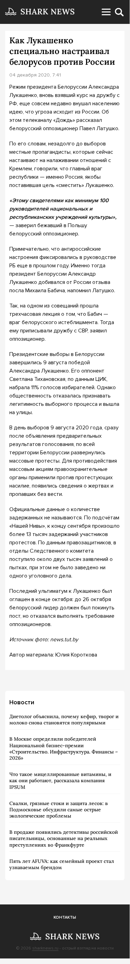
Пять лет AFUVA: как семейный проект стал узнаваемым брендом (61, 864)
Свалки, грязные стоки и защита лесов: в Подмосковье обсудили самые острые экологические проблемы (58, 809)
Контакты (65, 917)
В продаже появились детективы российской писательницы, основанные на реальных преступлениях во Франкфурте (63, 838)
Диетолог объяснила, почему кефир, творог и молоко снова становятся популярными (64, 719)
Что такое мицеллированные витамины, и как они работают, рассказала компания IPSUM (60, 780)
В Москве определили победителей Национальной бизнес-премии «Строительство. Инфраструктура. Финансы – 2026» (63, 748)
